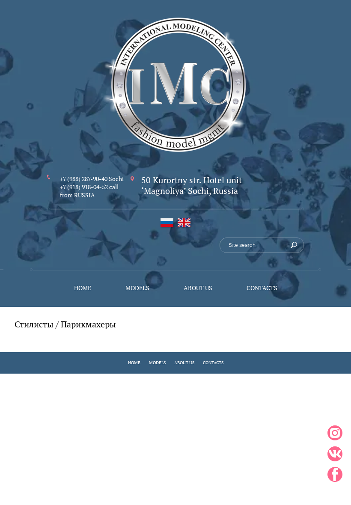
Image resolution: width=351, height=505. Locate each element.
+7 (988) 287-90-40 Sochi (92, 179)
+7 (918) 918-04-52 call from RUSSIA (89, 191)
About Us (184, 362)
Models (157, 362)
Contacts (213, 362)
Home (134, 362)
